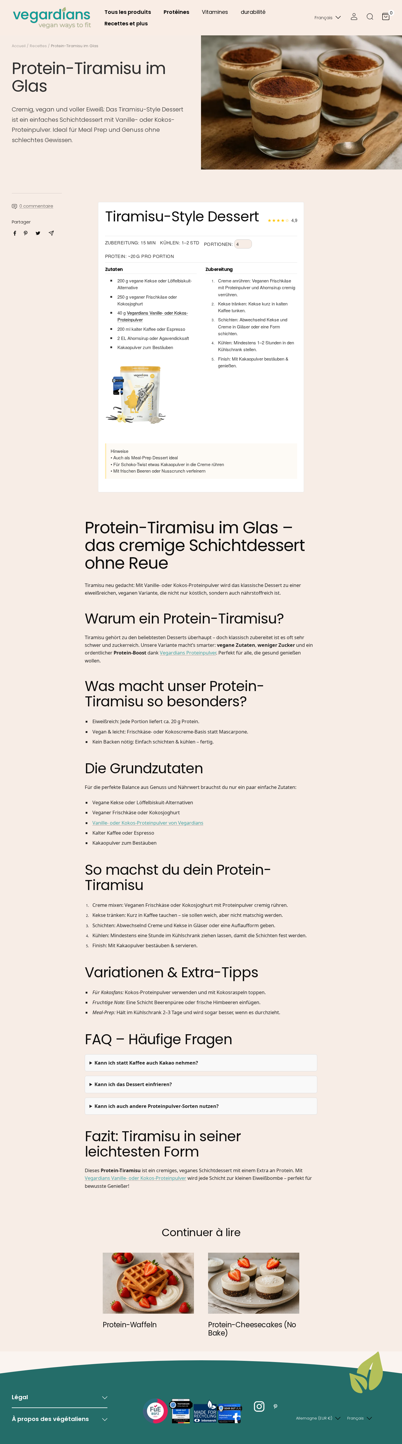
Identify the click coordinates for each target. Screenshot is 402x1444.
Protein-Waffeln (130, 1325)
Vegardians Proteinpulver (188, 652)
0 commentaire (36, 206)
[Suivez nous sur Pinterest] (276, 1406)
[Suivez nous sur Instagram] (259, 1406)
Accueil (19, 46)
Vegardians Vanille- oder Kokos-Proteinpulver (135, 1178)
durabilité (253, 12)
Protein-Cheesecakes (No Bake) (252, 1329)
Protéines (176, 12)
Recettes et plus (126, 23)
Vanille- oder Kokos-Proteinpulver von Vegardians (147, 822)
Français (324, 18)
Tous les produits (127, 12)
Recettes (38, 46)
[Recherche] (370, 17)
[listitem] (15, 233)
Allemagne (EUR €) (314, 1418)
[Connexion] (354, 17)
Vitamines (215, 12)
